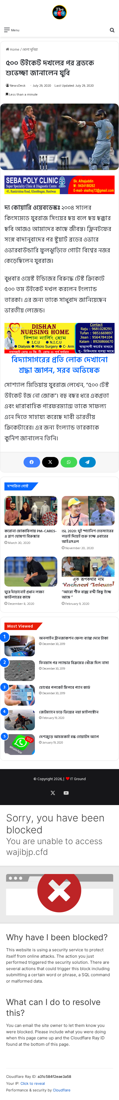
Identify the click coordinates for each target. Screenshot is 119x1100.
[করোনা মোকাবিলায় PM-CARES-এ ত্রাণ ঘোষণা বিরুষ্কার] (30, 511)
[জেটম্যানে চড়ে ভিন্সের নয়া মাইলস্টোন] (19, 720)
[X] (50, 462)
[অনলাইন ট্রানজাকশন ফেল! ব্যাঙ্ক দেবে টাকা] (19, 646)
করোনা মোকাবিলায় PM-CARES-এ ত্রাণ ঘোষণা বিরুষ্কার (30, 533)
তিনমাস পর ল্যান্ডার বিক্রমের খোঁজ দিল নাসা (74, 663)
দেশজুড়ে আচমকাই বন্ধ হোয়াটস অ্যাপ (69, 737)
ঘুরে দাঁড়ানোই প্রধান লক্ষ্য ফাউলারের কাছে (24, 594)
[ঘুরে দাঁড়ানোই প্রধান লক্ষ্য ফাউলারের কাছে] (30, 572)
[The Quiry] (59, 12)
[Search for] (112, 30)
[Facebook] (32, 462)
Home (14, 50)
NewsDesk (17, 85)
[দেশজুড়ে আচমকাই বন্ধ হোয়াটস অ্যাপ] (19, 744)
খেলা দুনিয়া (30, 50)
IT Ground (78, 779)
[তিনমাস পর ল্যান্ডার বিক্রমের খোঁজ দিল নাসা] (19, 670)
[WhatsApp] (69, 462)
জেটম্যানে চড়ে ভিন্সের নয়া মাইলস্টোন (69, 712)
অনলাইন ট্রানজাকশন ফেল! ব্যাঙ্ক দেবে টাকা (73, 638)
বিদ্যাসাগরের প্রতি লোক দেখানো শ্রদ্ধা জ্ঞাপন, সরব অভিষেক (59, 365)
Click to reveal (32, 1083)
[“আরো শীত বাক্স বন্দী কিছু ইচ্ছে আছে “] (88, 572)
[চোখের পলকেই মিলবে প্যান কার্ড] (19, 695)
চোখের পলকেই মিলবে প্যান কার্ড (64, 687)
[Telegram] (87, 462)
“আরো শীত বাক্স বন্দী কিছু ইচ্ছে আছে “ (86, 594)
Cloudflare (62, 1090)
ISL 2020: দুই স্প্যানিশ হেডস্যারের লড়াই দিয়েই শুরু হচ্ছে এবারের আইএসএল (87, 536)
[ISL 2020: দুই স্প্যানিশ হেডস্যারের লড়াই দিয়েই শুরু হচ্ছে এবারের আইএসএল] (88, 511)
